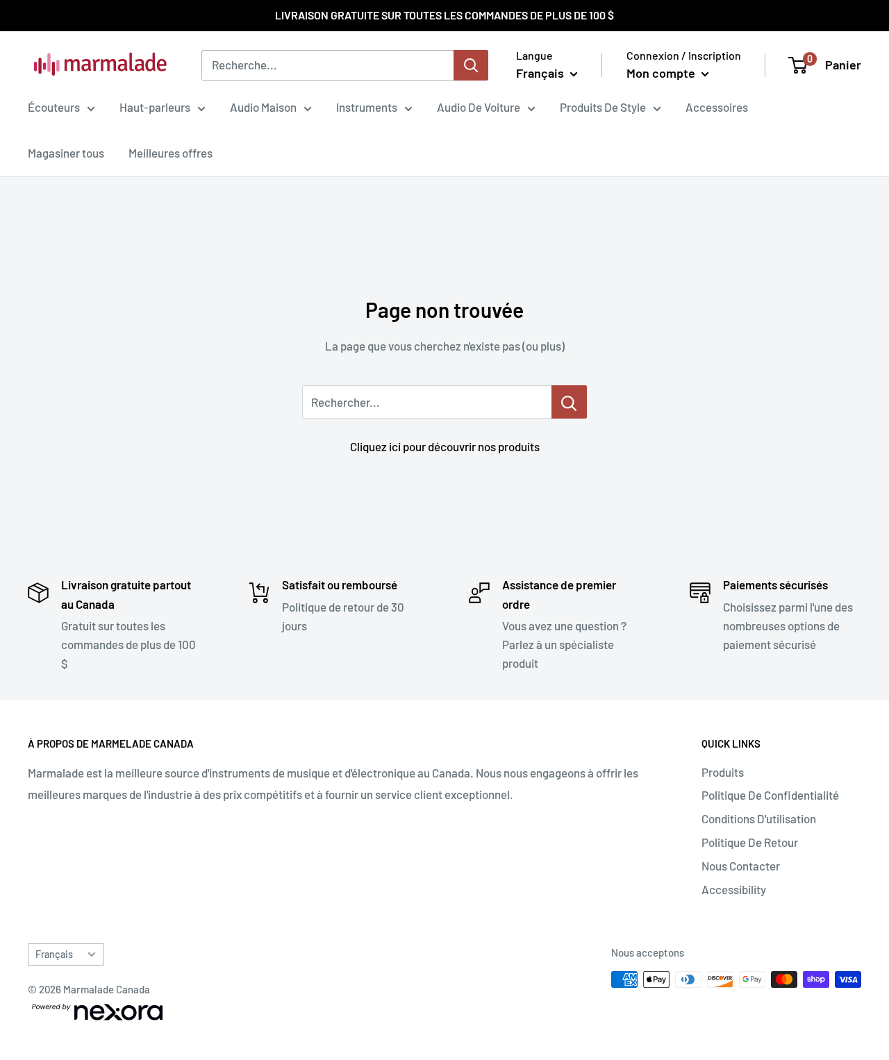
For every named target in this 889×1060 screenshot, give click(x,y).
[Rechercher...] (569, 402)
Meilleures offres (170, 153)
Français (54, 954)
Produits (722, 772)
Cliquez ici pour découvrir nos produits (445, 446)
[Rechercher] (471, 65)
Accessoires (717, 107)
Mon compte (662, 73)
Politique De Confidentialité (770, 795)
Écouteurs (54, 107)
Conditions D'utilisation (758, 818)
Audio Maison (263, 107)
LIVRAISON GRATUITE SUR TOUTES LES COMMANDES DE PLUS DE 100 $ (444, 15)
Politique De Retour (749, 842)
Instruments (366, 107)
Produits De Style (603, 107)
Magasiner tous (66, 153)
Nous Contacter (740, 866)
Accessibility (733, 889)
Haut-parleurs (154, 107)
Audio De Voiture (478, 107)
